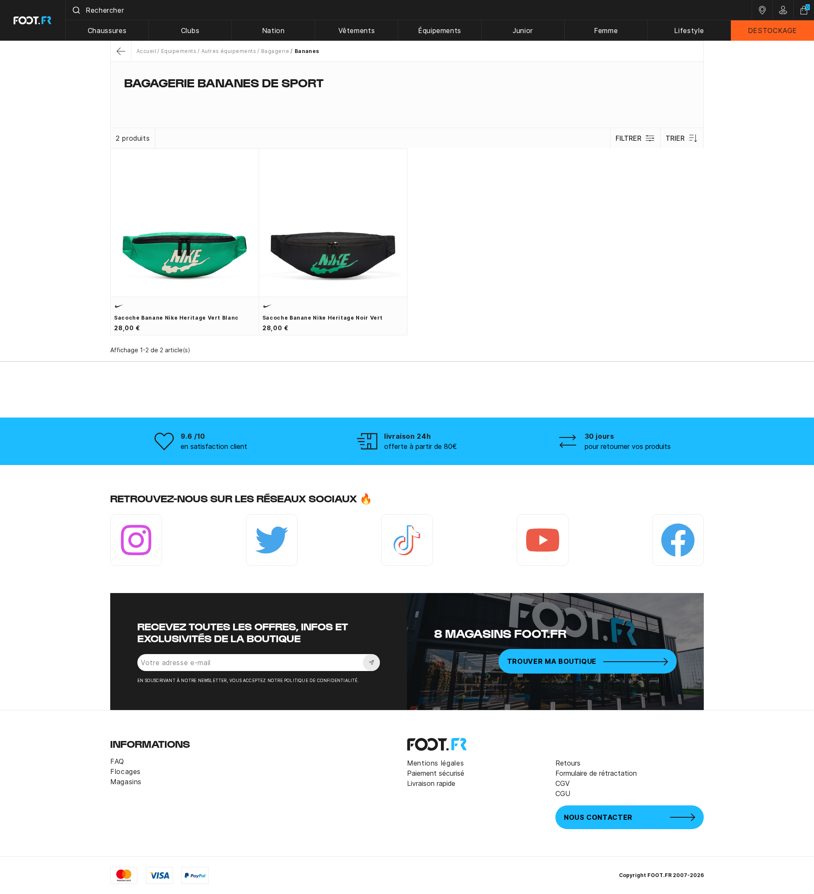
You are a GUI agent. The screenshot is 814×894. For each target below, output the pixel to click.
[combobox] (409, 10)
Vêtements (356, 30)
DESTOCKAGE (772, 30)
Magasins (126, 781)
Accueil (146, 51)
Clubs (190, 30)
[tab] (407, 99)
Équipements (439, 30)
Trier (675, 138)
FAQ (117, 761)
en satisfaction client (214, 446)
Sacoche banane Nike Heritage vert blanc (176, 318)
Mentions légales (435, 763)
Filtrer (628, 138)
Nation (273, 30)
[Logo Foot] (33, 20)
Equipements (178, 51)
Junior (523, 30)
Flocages (125, 771)
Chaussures (107, 30)
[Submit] (76, 10)
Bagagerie (275, 51)
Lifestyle (689, 30)
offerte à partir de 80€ (420, 446)
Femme (606, 30)
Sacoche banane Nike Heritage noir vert (322, 318)
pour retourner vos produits (628, 446)
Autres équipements (228, 51)
